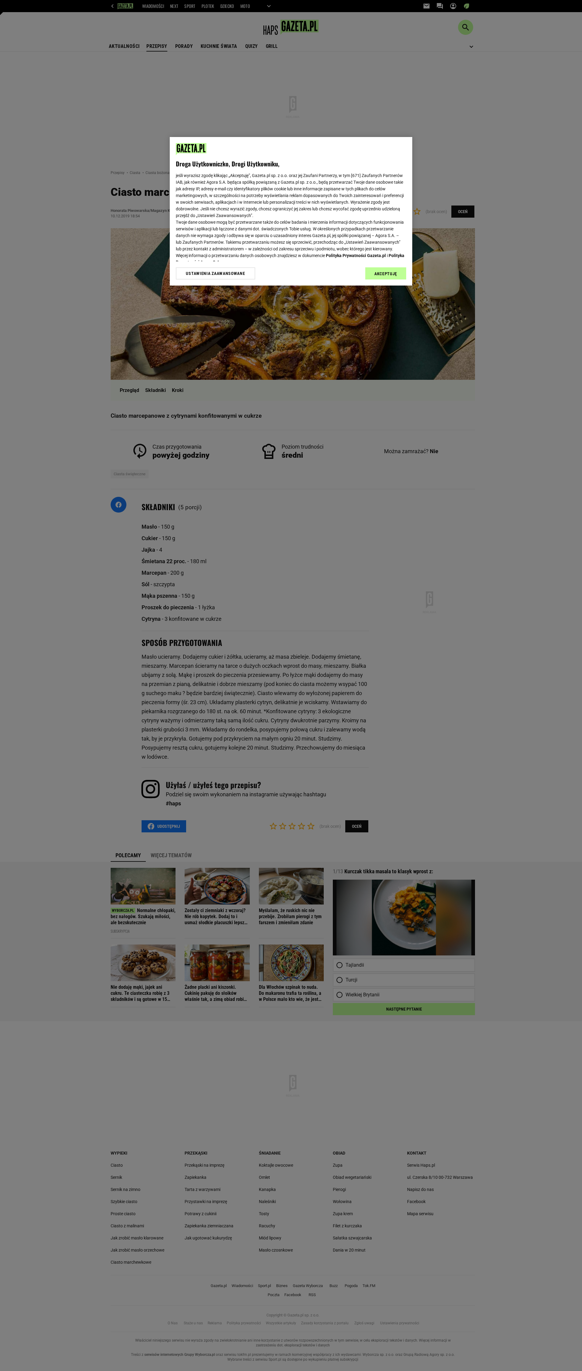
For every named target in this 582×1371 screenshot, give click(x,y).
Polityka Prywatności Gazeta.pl (356, 255)
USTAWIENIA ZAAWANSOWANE (215, 273)
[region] (291, 211)
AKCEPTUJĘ (385, 273)
